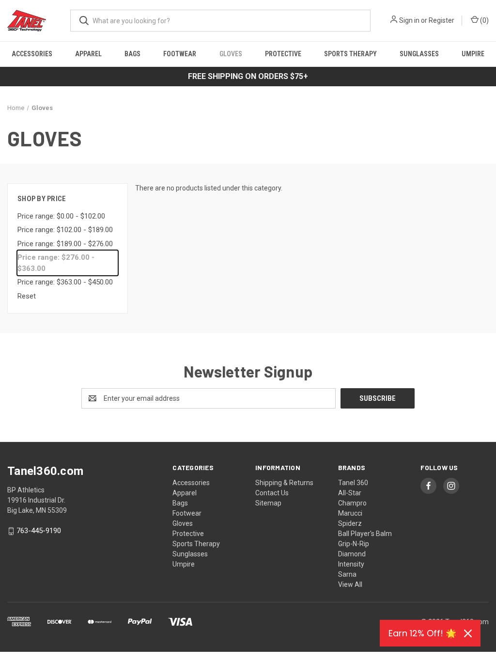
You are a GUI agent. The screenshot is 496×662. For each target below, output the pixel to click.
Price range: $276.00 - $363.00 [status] (55, 263)
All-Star (349, 493)
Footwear (179, 54)
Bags (132, 54)
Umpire (473, 54)
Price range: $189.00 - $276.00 (65, 243)
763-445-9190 (38, 531)
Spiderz (350, 523)
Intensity (351, 564)
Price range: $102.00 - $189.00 (65, 229)
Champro (352, 503)
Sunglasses (419, 54)
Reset (26, 296)
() (484, 20)
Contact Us (272, 493)
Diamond (352, 554)
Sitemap (268, 503)
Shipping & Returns (284, 483)
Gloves (230, 54)
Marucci (350, 513)
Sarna (347, 574)
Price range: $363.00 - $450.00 (65, 282)
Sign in (409, 20)
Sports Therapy (350, 54)
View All (350, 584)
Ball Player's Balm (365, 533)
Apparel (88, 54)
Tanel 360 (353, 483)
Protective (283, 54)
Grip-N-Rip (353, 544)
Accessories (32, 54)
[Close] (468, 633)
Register (441, 20)
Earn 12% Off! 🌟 (422, 633)
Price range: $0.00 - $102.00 (61, 216)
